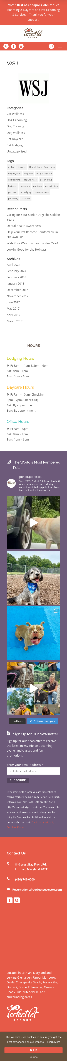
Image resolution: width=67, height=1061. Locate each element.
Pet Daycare (15, 139)
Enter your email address (25, 765)
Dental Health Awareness (42, 167)
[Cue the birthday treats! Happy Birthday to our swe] (33, 578)
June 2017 (13, 302)
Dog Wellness (16, 133)
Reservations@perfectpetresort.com (37, 890)
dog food (28, 173)
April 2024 (13, 265)
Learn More (53, 1041)
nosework (25, 185)
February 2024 (16, 271)
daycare (22, 167)
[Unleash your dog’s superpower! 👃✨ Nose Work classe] (33, 522)
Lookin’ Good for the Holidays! (27, 249)
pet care (12, 192)
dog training (14, 179)
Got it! (33, 1050)
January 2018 (15, 284)
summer (26, 198)
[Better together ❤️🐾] (33, 688)
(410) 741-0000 (25, 879)
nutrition (37, 185)
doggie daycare (44, 173)
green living (46, 179)
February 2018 (16, 277)
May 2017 (13, 309)
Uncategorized (17, 151)
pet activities (51, 185)
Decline (33, 1056)
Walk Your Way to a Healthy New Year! (32, 243)
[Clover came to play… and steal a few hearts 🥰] (33, 633)
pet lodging (25, 192)
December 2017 (17, 290)
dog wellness (30, 179)
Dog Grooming (17, 120)
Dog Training (15, 126)
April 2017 (13, 315)
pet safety (13, 198)
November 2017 (17, 296)
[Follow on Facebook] (13, 46)
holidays (12, 185)
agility (11, 167)
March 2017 (15, 321)
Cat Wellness (15, 114)
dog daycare (14, 173)
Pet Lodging (15, 145)
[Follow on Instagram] (21, 46)
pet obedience (42, 192)
